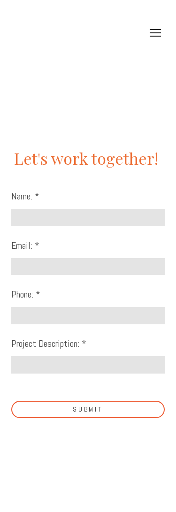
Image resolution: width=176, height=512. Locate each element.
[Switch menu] (155, 32)
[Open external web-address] (88, 42)
